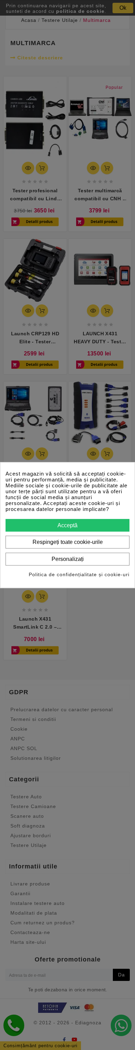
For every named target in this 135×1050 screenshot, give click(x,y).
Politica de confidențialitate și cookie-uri (79, 574)
